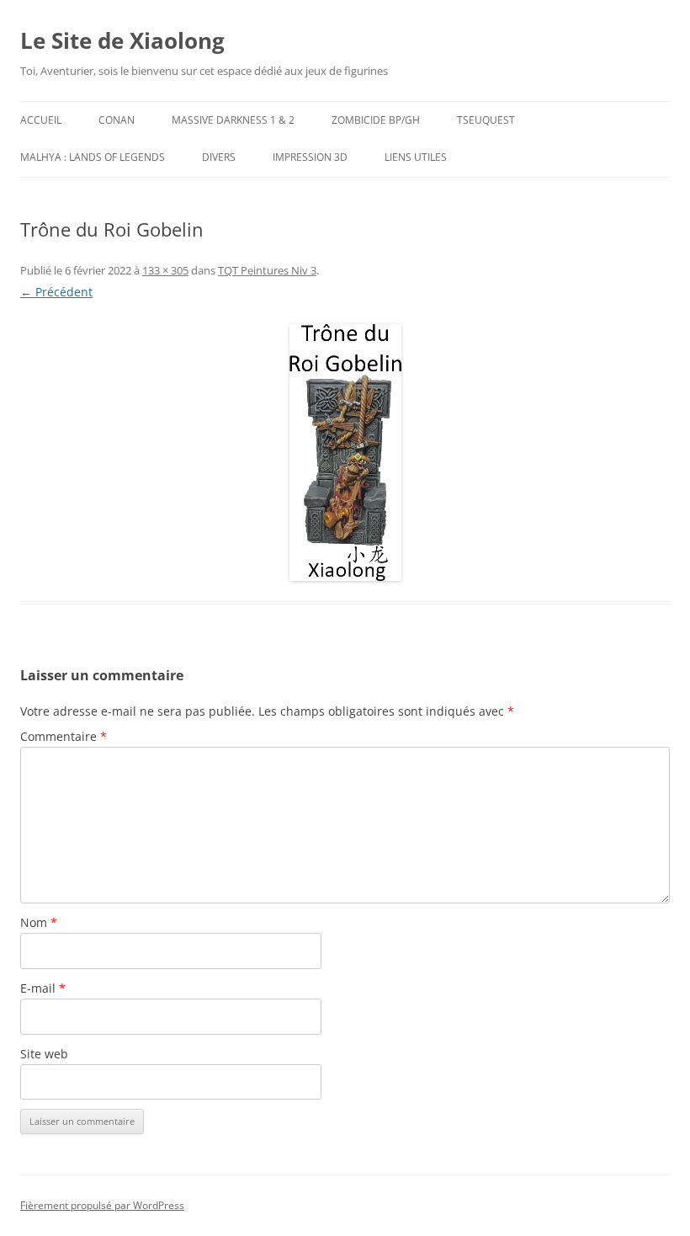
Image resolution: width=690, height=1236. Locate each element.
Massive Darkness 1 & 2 (233, 120)
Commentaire (63, 736)
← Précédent (56, 292)
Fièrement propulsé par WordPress (102, 1205)
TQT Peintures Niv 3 (267, 270)
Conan (116, 120)
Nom (38, 922)
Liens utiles (416, 157)
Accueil (40, 120)
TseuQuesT (486, 120)
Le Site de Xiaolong (122, 40)
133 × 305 (165, 270)
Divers (219, 157)
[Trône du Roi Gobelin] (345, 452)
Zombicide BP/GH (376, 120)
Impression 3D (310, 157)
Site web (44, 1054)
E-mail (43, 988)
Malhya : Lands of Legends (92, 157)
